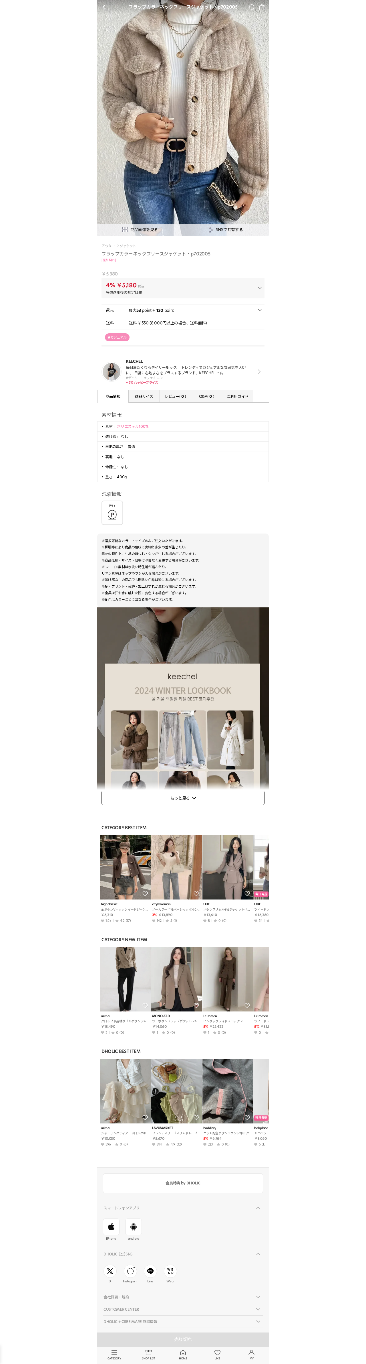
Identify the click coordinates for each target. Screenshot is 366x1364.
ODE (206, 904)
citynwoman (161, 904)
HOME (183, 1358)
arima (105, 1016)
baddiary (209, 1128)
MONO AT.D (161, 1016)
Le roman (210, 1016)
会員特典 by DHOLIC (183, 1183)
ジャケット (128, 246)
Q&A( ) (206, 396)
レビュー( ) (175, 396)
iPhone (111, 1238)
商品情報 (113, 396)
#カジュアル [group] (117, 337)
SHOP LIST (148, 1358)
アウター (108, 246)
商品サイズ (144, 396)
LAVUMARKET (162, 1128)
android (133, 1238)
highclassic (109, 904)
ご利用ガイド (237, 396)
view (258, 371)
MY (252, 1358)
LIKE (217, 1358)
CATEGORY (114, 1358)
